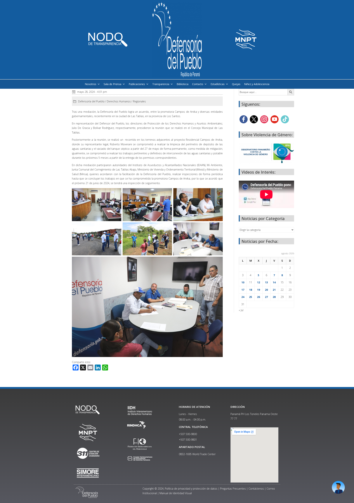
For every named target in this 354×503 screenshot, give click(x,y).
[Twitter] (254, 119)
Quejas (236, 84)
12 (258, 282)
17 (242, 289)
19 (258, 289)
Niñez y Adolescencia (256, 84)
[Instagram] (264, 119)
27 (266, 297)
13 (266, 282)
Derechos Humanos (119, 101)
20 (266, 289)
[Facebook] (244, 119)
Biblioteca (182, 84)
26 (258, 297)
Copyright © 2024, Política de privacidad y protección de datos (180, 488)
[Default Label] (274, 119)
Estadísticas (218, 84)
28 (274, 297)
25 (250, 297)
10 (242, 282)
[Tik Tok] (285, 119)
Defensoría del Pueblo (91, 101)
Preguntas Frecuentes (233, 488)
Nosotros (90, 84)
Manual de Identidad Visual (175, 493)
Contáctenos (256, 488)
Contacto (197, 84)
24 (242, 297)
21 (274, 289)
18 (250, 289)
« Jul (241, 310)
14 (274, 282)
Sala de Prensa (112, 84)
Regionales (139, 101)
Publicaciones (137, 84)
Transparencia (160, 84)
